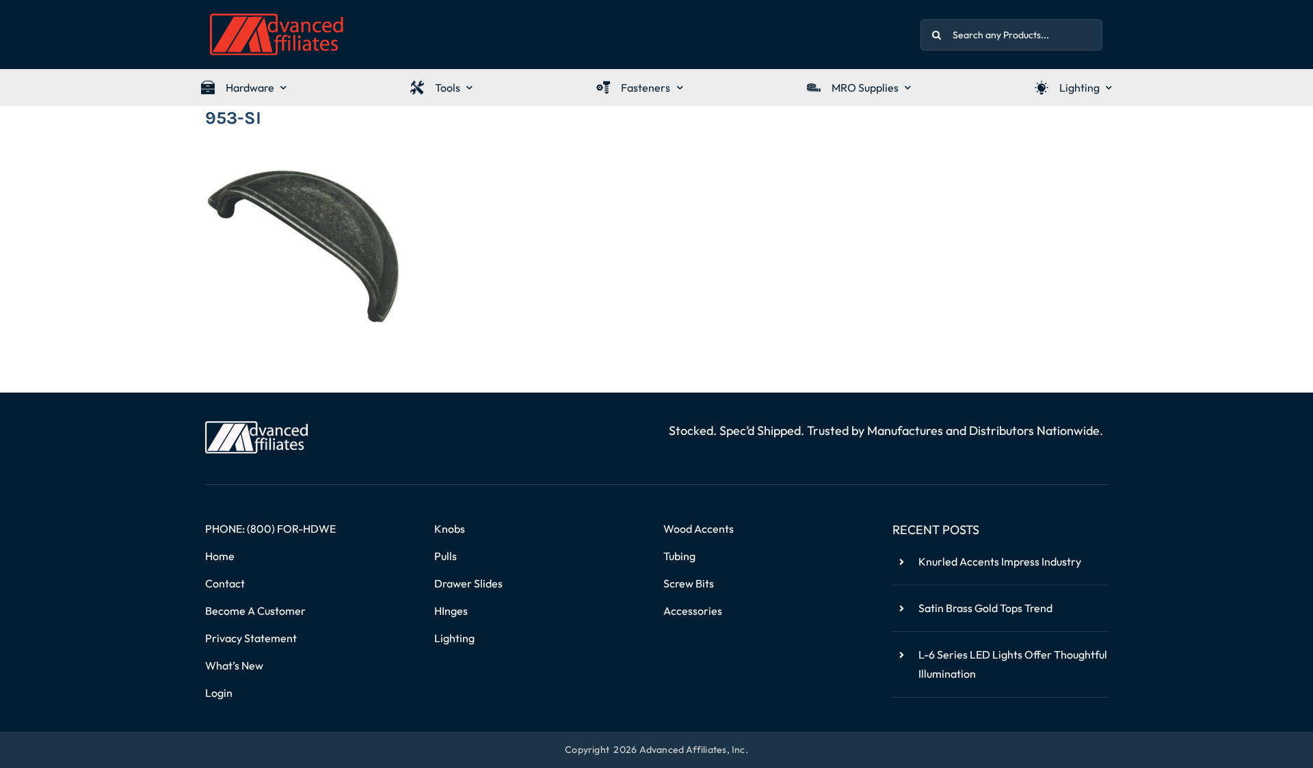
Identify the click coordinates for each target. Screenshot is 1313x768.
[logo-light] (256, 427)
